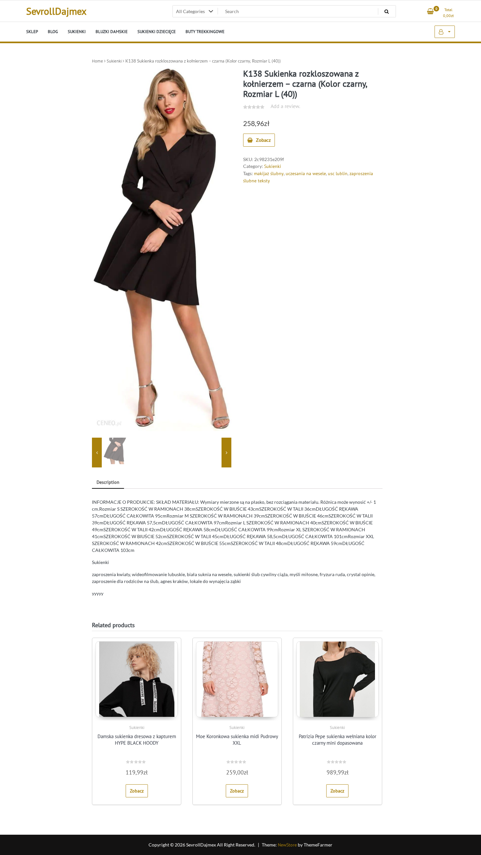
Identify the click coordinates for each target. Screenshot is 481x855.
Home (97, 61)
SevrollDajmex (56, 11)
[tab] (108, 483)
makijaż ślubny (269, 173)
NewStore (287, 845)
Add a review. (285, 106)
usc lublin (337, 173)
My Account (445, 32)
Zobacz (263, 140)
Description (108, 482)
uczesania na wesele (306, 173)
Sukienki (114, 61)
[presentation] (97, 453)
